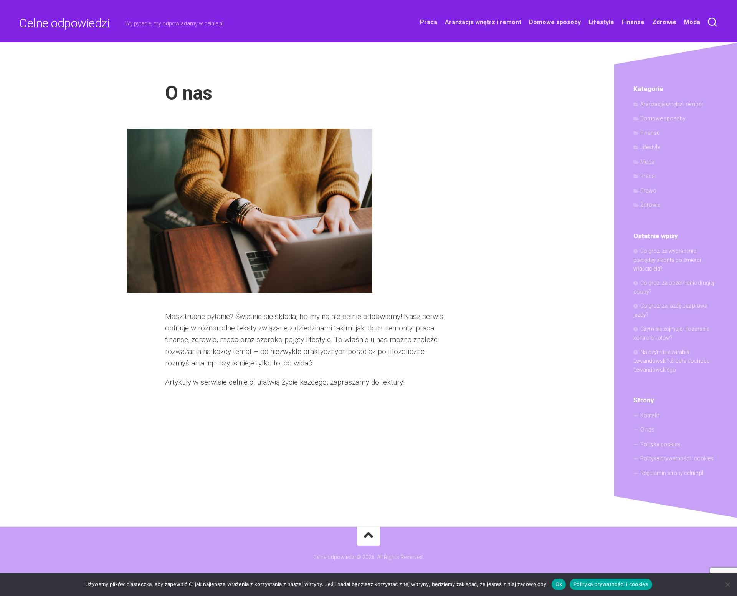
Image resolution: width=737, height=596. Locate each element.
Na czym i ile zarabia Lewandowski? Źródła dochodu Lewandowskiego (671, 361)
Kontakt (649, 415)
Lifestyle (601, 22)
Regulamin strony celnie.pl (671, 473)
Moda (692, 22)
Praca (428, 22)
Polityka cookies (660, 444)
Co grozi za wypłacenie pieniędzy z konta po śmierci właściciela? (667, 260)
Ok (558, 584)
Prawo (648, 191)
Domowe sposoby (555, 22)
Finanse (633, 22)
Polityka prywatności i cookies (677, 458)
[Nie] (727, 584)
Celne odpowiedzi (64, 23)
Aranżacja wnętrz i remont (483, 22)
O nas (647, 430)
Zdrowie (664, 22)
